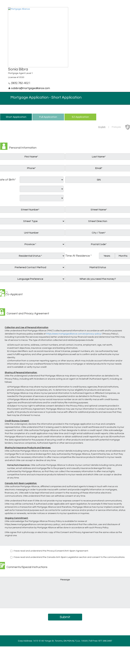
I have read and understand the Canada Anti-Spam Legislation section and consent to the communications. (69, 557)
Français (116, 127)
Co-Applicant (14, 294)
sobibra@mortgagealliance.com (30, 88)
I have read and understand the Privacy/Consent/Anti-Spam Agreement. (51, 551)
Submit (65, 617)
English (102, 127)
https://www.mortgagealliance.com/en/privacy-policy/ (74, 334)
